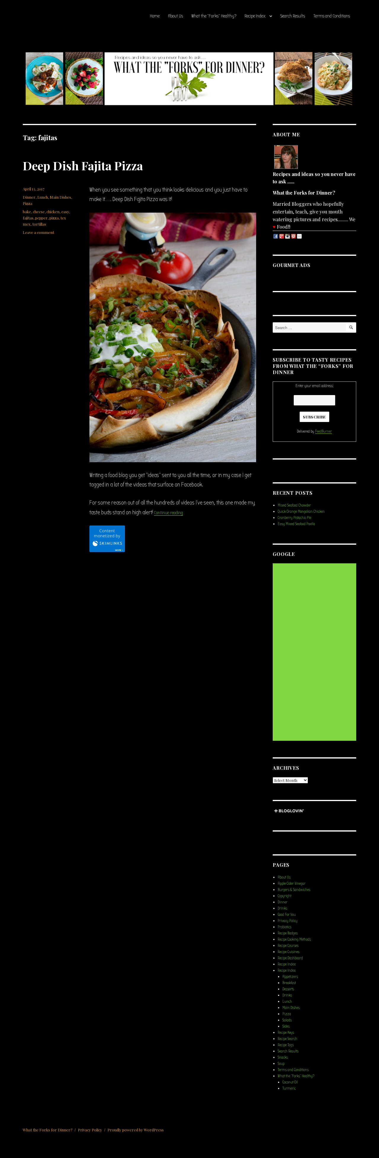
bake (27, 211)
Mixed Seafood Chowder (294, 505)
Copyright (284, 896)
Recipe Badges (288, 933)
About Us (175, 16)
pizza (54, 217)
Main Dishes (60, 197)
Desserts (288, 989)
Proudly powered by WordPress (135, 1129)
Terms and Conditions (331, 16)
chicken (53, 211)
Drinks (282, 908)
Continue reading (168, 512)
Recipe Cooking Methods (294, 939)
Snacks (283, 1057)
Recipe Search (287, 1038)
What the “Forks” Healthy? (213, 16)
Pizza (27, 203)
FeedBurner (323, 431)
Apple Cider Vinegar (292, 883)
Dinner (29, 197)
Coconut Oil (290, 1082)
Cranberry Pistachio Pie (294, 517)
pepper (41, 217)
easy (65, 211)
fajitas (28, 217)
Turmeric (289, 1088)
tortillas (39, 224)
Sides (286, 1026)
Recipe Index (255, 16)
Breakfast (289, 983)
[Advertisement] (315, 652)
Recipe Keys (286, 1032)
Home (155, 16)
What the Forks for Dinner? (48, 1129)
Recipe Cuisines (288, 952)
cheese (39, 211)
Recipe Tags (286, 1045)
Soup (281, 1063)
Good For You (287, 914)
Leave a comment (38, 232)
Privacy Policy (288, 920)
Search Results (292, 16)
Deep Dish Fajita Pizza (83, 165)
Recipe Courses (288, 945)
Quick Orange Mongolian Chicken (301, 511)
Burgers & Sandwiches (294, 889)
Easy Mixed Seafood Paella (296, 524)
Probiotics (284, 927)
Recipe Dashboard (290, 958)
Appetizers (290, 976)
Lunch (42, 197)
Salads (287, 1020)
